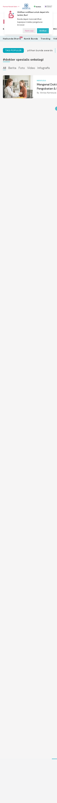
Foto (22, 68)
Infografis (43, 68)
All (4, 68)
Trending (45, 38)
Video (31, 68)
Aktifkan (42, 31)
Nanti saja (29, 31)
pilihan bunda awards (40, 50)
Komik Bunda (31, 38)
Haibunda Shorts (12, 38)
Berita (12, 68)
